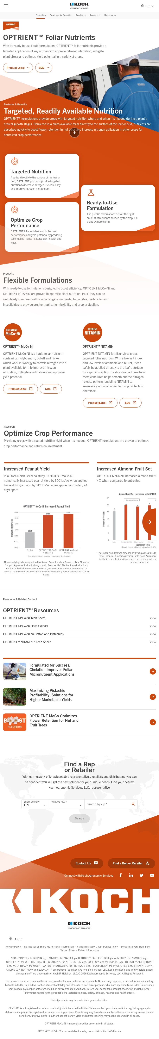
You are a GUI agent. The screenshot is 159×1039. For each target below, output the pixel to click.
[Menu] (6, 5)
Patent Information (88, 950)
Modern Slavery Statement (135, 946)
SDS (48, 388)
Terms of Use (67, 950)
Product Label (18, 388)
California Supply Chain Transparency (97, 946)
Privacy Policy (13, 946)
